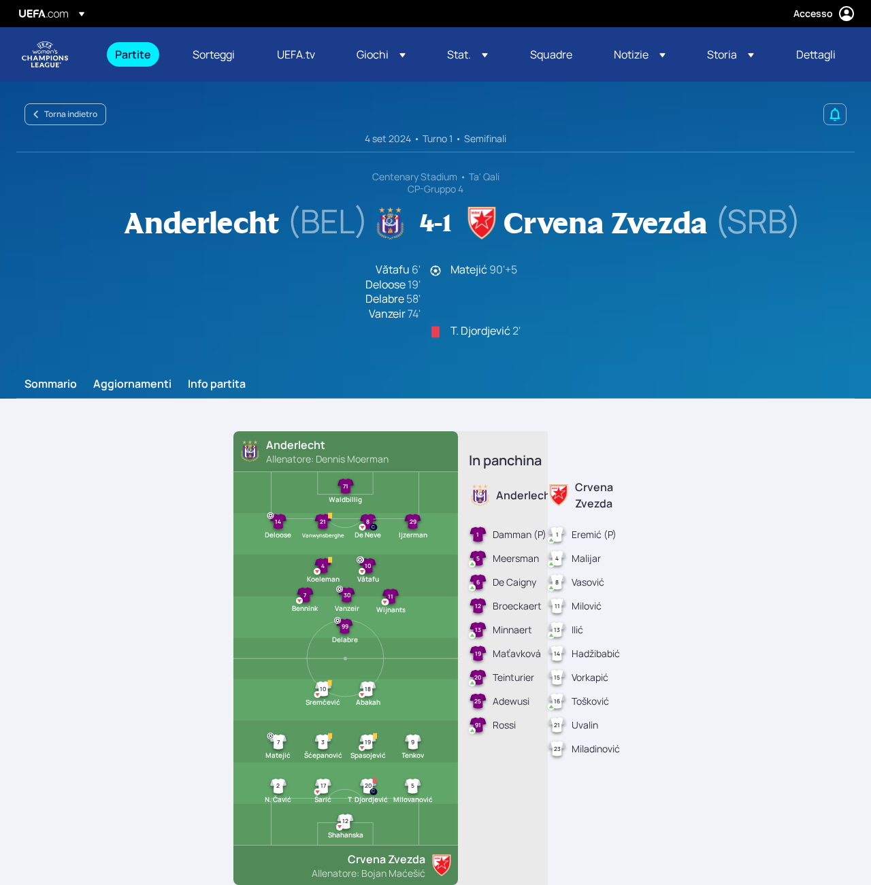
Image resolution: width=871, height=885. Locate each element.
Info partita (217, 384)
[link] (133, 54)
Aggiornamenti (132, 384)
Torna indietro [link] (70, 114)
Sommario (50, 384)
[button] (381, 54)
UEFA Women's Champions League (44, 54)
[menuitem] (136, 54)
